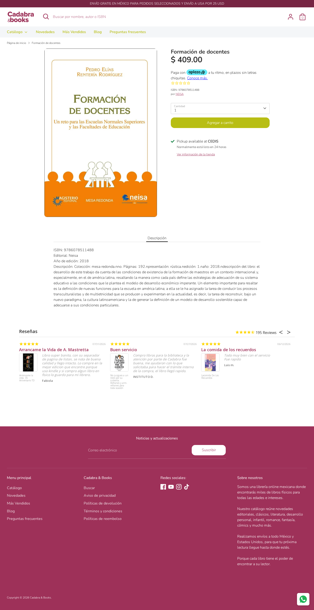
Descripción (157, 238)
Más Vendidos (74, 31)
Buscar (89, 487)
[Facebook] (163, 487)
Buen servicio (123, 349)
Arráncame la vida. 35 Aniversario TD (27, 378)
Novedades (45, 31)
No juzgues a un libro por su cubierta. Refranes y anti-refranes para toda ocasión (119, 382)
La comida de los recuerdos (228, 349)
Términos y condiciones (103, 511)
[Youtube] (171, 487)
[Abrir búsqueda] (46, 16)
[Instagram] (179, 487)
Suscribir (209, 450)
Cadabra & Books (40, 597)
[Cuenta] (290, 16)
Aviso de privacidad (100, 495)
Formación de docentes (46, 43)
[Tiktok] (186, 487)
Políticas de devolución (103, 503)
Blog (98, 31)
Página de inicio (16, 43)
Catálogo (15, 31)
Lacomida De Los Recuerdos (210, 376)
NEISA (180, 94)
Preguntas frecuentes (128, 31)
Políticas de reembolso (103, 518)
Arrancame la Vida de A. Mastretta (54, 349)
